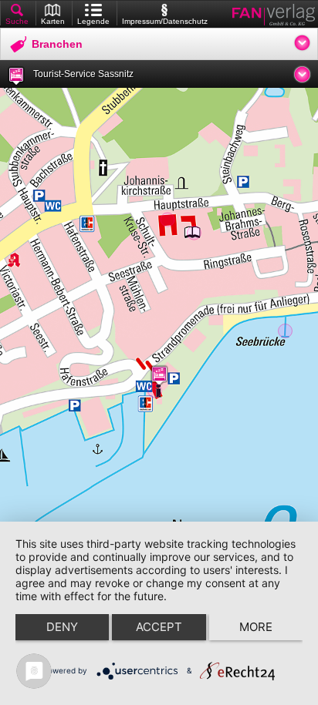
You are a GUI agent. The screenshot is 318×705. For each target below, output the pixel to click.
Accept (159, 626)
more (255, 626)
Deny (62, 626)
